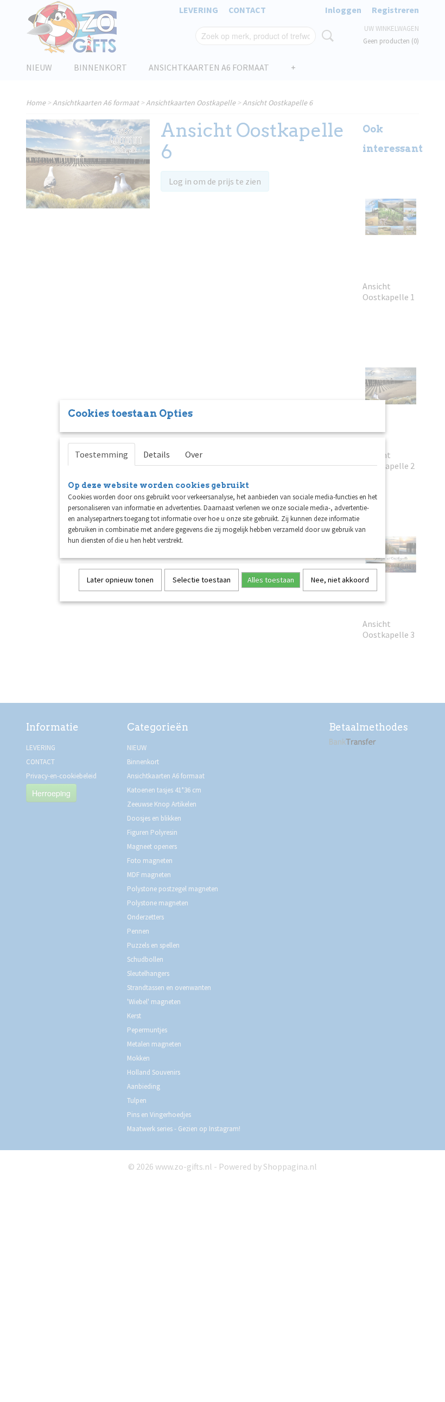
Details (156, 454)
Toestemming (101, 454)
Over (193, 454)
